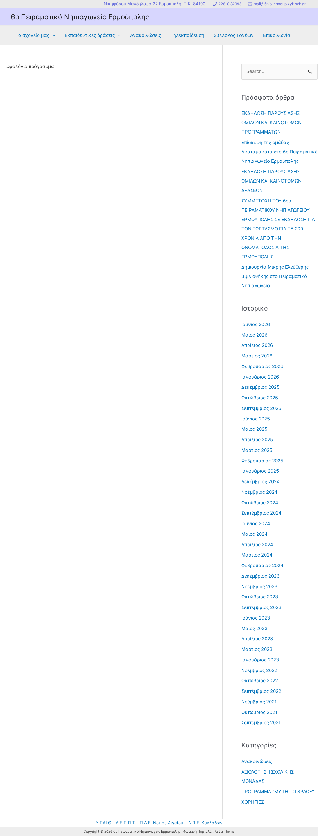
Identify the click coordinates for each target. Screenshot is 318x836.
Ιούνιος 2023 (255, 618)
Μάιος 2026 (254, 335)
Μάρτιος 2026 (256, 356)
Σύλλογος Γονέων (234, 35)
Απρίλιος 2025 (257, 440)
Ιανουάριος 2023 (260, 660)
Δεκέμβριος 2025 (260, 387)
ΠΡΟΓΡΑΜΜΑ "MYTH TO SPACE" (277, 791)
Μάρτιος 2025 (256, 450)
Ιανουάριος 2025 (260, 471)
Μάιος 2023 (254, 628)
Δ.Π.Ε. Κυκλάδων (205, 822)
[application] (52, 35)
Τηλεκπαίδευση (187, 35)
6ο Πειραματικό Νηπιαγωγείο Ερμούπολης (80, 17)
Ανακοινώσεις (145, 35)
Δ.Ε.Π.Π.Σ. (126, 822)
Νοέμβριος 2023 (259, 586)
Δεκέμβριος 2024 (260, 481)
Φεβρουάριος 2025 (262, 461)
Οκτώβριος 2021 (259, 712)
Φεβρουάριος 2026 (262, 366)
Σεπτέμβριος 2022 (261, 691)
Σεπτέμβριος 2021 (261, 722)
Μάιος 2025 (254, 429)
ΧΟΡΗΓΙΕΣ (252, 802)
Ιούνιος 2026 (255, 324)
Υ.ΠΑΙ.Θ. (104, 822)
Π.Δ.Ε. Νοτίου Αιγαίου (161, 822)
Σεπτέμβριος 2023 (261, 607)
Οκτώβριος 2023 (259, 597)
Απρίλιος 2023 (257, 639)
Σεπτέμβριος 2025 (261, 408)
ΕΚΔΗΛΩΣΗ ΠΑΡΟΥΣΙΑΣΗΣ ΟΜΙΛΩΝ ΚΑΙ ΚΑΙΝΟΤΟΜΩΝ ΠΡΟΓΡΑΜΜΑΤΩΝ (271, 122)
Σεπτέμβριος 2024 (261, 513)
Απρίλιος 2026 (257, 345)
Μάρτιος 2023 (257, 649)
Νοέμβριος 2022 (259, 670)
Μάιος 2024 (254, 534)
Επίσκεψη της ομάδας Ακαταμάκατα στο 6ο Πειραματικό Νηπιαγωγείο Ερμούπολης (279, 151)
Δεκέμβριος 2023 (260, 576)
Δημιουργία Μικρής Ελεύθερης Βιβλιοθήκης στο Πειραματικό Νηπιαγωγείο (275, 276)
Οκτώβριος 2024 (259, 503)
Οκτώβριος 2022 (259, 681)
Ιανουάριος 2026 (260, 377)
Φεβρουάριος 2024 (262, 565)
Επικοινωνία (276, 35)
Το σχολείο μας (32, 35)
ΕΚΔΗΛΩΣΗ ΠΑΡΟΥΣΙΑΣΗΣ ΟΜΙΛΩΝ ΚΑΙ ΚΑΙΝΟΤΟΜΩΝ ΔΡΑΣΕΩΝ (271, 181)
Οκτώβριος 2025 (259, 398)
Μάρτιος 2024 (257, 555)
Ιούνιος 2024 (255, 523)
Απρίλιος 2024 (257, 544)
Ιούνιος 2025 (255, 419)
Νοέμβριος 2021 (259, 702)
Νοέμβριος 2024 (259, 492)
